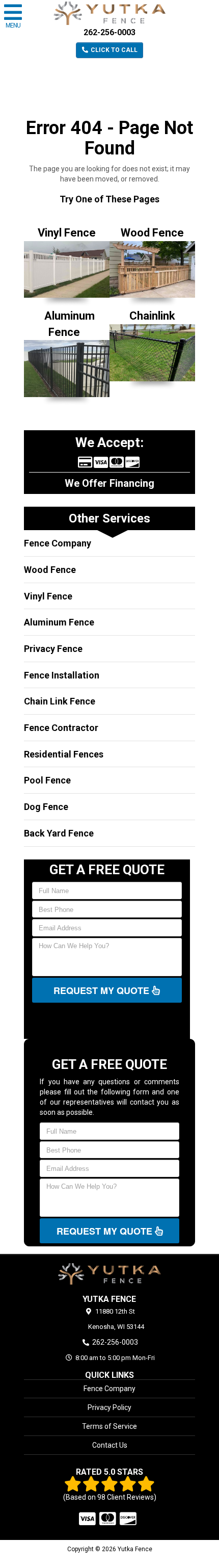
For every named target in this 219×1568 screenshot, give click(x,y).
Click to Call (113, 50)
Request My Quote (102, 990)
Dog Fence (46, 806)
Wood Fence (50, 569)
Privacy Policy (109, 1407)
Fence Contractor (61, 727)
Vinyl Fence (48, 596)
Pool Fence (47, 780)
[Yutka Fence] (109, 1274)
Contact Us (109, 1445)
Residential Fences (63, 754)
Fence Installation (61, 675)
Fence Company (57, 543)
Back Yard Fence (59, 833)
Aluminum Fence (59, 622)
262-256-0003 (109, 32)
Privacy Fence (53, 648)
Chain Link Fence (59, 701)
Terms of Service (109, 1426)
